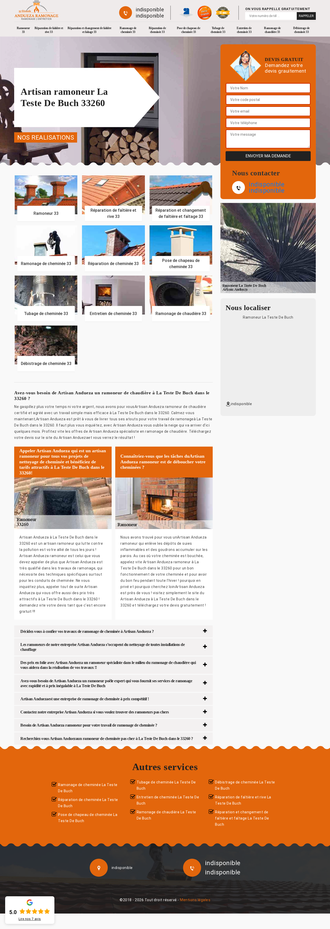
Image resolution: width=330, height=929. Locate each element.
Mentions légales (195, 900)
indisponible (150, 9)
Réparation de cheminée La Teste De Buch (88, 803)
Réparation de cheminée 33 (157, 30)
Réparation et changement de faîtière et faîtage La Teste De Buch (242, 818)
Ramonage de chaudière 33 (272, 30)
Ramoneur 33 (23, 30)
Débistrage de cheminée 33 (301, 30)
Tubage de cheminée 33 (218, 30)
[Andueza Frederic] (36, 10)
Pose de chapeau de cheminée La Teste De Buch (87, 818)
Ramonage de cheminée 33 (128, 30)
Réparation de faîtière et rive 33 (49, 30)
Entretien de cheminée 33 (244, 30)
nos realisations (45, 137)
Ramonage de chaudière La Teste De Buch (166, 815)
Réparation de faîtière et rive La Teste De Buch (243, 800)
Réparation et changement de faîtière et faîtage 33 (89, 30)
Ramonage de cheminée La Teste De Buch (88, 788)
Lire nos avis (30, 919)
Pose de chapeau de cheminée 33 (188, 30)
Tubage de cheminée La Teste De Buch (166, 785)
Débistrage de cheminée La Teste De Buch (245, 785)
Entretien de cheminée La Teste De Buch (168, 800)
